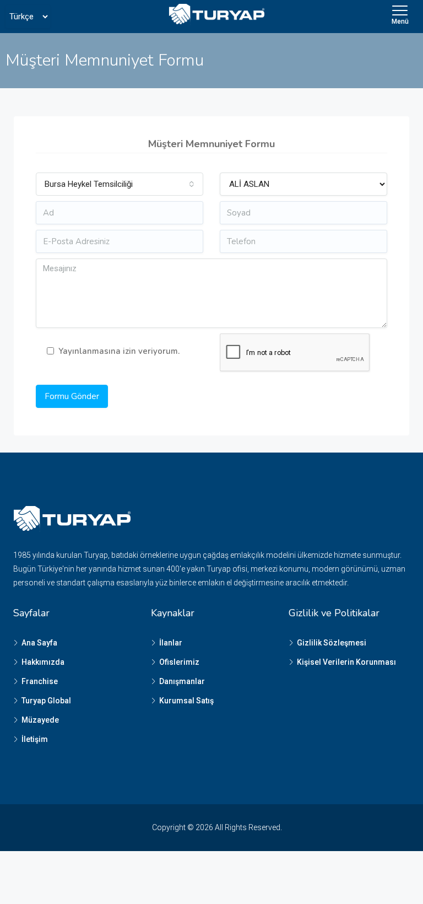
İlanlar (170, 642)
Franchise (39, 681)
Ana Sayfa (39, 642)
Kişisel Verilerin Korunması (346, 662)
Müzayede (40, 719)
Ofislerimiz (179, 662)
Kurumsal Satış (186, 700)
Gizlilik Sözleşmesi (331, 642)
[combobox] (119, 184)
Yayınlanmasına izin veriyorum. (119, 351)
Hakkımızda (42, 662)
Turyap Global (46, 700)
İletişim (34, 739)
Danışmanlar (182, 681)
